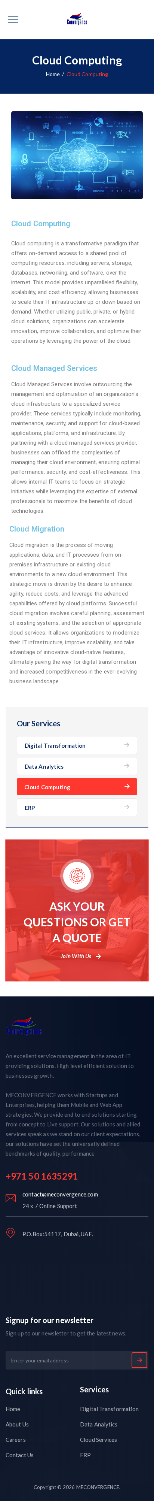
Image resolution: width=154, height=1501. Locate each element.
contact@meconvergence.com (60, 1194)
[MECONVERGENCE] (77, 19)
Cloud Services (98, 1439)
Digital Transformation (55, 745)
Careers (16, 1439)
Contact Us (20, 1455)
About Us (17, 1424)
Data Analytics (44, 766)
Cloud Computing (47, 787)
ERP (30, 807)
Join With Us (76, 956)
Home (53, 74)
